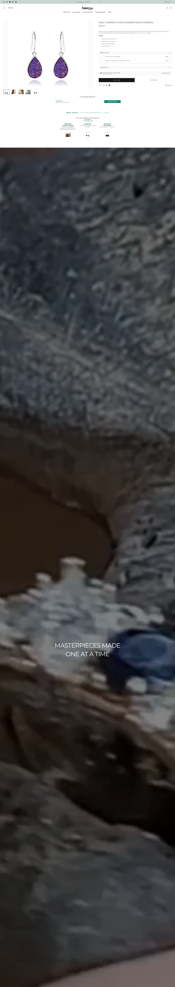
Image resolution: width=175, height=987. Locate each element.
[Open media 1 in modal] (48, 55)
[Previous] (66, 2)
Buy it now (154, 80)
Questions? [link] (169, 85)
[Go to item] (6, 92)
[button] (86, 139)
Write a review (112, 101)
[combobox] (168, 2)
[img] (87, 119)
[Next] (99, 2)
